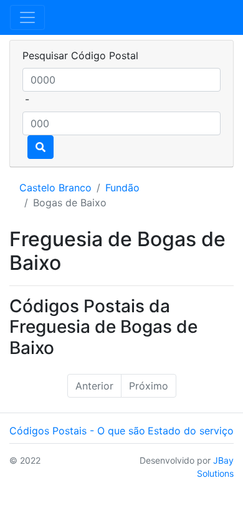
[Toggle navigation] (27, 17)
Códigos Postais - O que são (77, 430)
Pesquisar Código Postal (80, 55)
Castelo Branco (55, 187)
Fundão (122, 187)
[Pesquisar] (40, 147)
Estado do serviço (191, 430)
